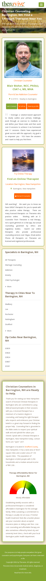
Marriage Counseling (13, 265)
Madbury (8, 304)
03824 (7, 357)
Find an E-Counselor (23, 196)
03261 (7, 366)
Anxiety (8, 275)
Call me (22, 106)
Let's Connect (11, 106)
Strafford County (31, 447)
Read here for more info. (23, 573)
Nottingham (10, 319)
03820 (7, 353)
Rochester (9, 314)
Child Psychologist (12, 280)
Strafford (8, 324)
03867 (7, 362)
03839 (7, 348)
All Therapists (10, 260)
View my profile (33, 106)
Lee (6, 309)
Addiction (9, 270)
